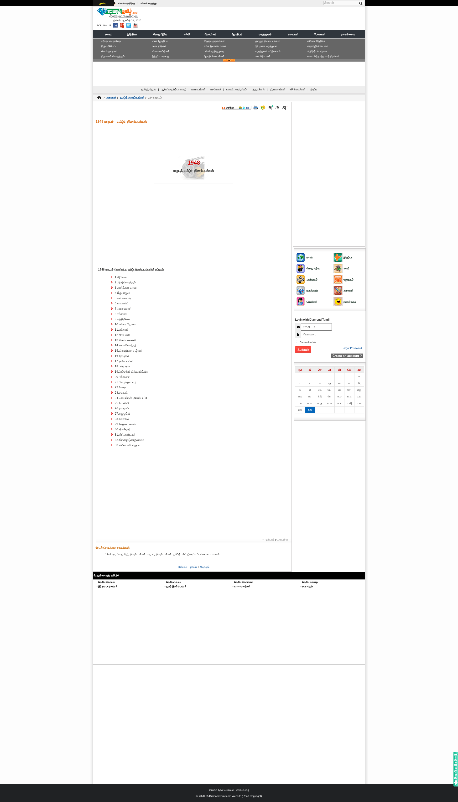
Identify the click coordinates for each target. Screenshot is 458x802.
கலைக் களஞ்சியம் (236, 89)
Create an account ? (347, 356)
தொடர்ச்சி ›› (283, 539)
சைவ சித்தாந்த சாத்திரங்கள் (323, 56)
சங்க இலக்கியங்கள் (215, 46)
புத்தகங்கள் (258, 89)
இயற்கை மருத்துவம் (266, 46)
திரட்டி (313, 89)
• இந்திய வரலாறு (309, 582)
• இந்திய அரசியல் (106, 582)
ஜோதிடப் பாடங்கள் (214, 56)
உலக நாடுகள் (159, 46)
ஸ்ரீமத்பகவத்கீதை (111, 41)
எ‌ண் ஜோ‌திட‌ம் (160, 41)
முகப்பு (102, 3)
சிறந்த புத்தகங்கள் (214, 41)
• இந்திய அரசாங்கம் (243, 582)
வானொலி (215, 89)
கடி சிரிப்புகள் (263, 56)
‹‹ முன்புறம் (268, 539)
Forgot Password (352, 348)
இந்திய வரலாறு (160, 56)
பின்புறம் (182, 566)
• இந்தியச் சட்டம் (173, 582)
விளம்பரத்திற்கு (126, 3)
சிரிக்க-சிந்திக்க (316, 41)
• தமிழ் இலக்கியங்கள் (176, 586)
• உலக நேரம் (307, 586)
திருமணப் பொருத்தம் (113, 56)
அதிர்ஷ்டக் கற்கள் (317, 51)
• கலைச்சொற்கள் (241, 586)
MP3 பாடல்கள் (297, 89)
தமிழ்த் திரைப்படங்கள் (267, 41)
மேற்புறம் (204, 566)
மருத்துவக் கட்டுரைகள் (268, 51)
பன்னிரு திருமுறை (214, 51)
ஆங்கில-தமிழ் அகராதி (173, 89)
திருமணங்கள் (277, 89)
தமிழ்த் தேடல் (148, 89)
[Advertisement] (277, 18)
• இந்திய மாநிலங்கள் (107, 586)
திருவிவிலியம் (108, 46)
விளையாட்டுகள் (161, 51)
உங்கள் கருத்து (148, 3)
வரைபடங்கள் (198, 89)
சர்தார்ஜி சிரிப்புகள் (317, 46)
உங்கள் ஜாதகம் (109, 51)
